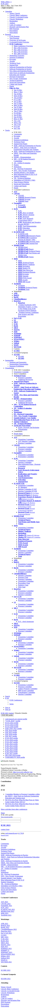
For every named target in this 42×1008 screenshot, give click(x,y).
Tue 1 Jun (17, 121)
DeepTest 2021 (6, 931)
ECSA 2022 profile (11, 723)
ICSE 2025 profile (11, 750)
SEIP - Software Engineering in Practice (27, 146)
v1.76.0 (20, 833)
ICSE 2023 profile (11, 746)
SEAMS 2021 (6, 979)
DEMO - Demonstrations (22, 157)
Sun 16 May (18, 90)
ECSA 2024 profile (11, 725)
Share (3, 813)
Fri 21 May (17, 100)
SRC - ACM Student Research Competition (16, 867)
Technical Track (14, 63)
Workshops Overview (16, 55)
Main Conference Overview (23, 46)
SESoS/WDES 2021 (8, 954)
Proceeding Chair (24, 583)
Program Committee (25, 378)
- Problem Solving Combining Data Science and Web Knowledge (28, 314)
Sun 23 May (18, 103)
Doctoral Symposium (16, 77)
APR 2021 (4, 923)
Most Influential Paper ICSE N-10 (25, 174)
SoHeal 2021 (5, 958)
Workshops (17, 167)
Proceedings (13, 31)
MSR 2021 (4, 913)
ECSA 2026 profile (11, 727)
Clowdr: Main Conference (18, 15)
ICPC (20, 211)
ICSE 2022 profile (11, 744)
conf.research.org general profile (16, 719)
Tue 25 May (18, 107)
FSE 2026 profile (11, 734)
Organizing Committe (21, 372)
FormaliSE (21, 205)
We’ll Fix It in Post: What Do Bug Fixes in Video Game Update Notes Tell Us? (22, 801)
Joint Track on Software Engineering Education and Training (21, 74)
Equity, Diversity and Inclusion (28, 427)
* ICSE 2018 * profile (12, 721)
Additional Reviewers (25, 379)
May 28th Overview (21, 54)
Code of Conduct (15, 25)
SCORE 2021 (5, 970)
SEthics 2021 (5, 956)
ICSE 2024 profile (11, 748)
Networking (13, 32)
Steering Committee (25, 451)
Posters (16, 165)
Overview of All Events (17, 40)
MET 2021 (4, 937)
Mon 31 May (18, 119)
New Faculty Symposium (18, 78)
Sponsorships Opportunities (18, 364)
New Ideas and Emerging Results (20, 71)
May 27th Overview (21, 52)
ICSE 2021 (5, 713)
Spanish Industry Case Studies (24, 172)
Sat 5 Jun (17, 128)
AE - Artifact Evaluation (22, 163)
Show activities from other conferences (14, 809)
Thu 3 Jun (17, 124)
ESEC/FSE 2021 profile (13, 728)
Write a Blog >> (6, 2)
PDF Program (14, 29)
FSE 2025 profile (11, 732)
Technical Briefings (16, 80)
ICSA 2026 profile (11, 740)
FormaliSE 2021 (6, 905)
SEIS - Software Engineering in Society (27, 151)
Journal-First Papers (20, 144)
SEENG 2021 (5, 945)
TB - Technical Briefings (22, 178)
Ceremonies (18, 134)
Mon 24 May (18, 105)
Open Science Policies (21, 182)
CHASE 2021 (6, 904)
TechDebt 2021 (6, 915)
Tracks (7, 130)
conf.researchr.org (11, 833)
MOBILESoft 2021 (7, 911)
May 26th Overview (21, 50)
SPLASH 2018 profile (12, 755)
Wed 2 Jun (17, 123)
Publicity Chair (23, 585)
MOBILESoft (23, 247)
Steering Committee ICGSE (27, 491)
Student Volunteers (20, 176)
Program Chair (23, 577)
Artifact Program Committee (27, 689)
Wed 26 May (18, 109)
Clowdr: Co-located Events (18, 17)
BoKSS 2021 (5, 925)
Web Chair (21, 587)
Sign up (7, 709)
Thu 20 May (18, 98)
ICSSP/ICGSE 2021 (8, 909)
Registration (13, 21)
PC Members (22, 487)
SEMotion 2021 (6, 948)
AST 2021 (4, 902)
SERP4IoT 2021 (6, 952)
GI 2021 (4, 935)
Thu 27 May (18, 111)
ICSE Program (14, 36)
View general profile (7, 817)
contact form (5, 829)
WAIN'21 (4, 960)
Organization (9, 368)
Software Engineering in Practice (20, 67)
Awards (12, 61)
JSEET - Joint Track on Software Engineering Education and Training (26, 148)
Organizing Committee (26, 439)
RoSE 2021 (5, 941)
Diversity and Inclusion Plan (19, 27)
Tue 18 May (18, 94)
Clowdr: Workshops (16, 19)
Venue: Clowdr (14, 13)
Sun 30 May (18, 117)
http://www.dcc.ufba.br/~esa (22, 772)
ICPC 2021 (5, 907)
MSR (20, 261)
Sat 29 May (18, 115)
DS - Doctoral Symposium (23, 169)
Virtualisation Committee (26, 692)
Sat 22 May (18, 101)
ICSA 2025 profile (11, 738)
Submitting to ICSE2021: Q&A (24, 180)
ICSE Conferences (15, 700)
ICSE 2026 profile (11, 751)
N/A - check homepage (26, 621)
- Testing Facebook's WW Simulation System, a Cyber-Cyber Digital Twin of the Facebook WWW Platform (28, 307)
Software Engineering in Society (20, 69)
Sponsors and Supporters (17, 362)
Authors (12, 23)
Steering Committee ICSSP (27, 489)
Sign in (7, 707)
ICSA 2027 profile (11, 742)
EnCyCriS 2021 (6, 933)
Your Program (14, 38)
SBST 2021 (5, 943)
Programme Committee (26, 457)
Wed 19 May (18, 96)
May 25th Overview (21, 48)
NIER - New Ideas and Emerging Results (15, 863)
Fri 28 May (17, 113)
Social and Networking (17, 82)
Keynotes (12, 59)
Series (11, 704)
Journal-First (13, 65)
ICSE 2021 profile (7, 715)
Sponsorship (9, 360)
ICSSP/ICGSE (23, 234)
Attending (8, 11)
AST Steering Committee (26, 441)
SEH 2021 (4, 947)
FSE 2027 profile (11, 736)
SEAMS (21, 356)
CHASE (21, 195)
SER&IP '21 (5, 950)
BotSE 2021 (5, 927)
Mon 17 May (18, 92)
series (11, 713)
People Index (18, 434)
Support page (5, 835)
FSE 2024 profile (11, 730)
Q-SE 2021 (5, 939)
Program (8, 34)
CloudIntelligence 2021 (9, 929)
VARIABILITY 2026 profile (15, 757)
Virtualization (22, 429)
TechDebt (21, 286)
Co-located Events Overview (19, 42)
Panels (11, 86)
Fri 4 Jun (17, 126)
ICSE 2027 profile (11, 753)
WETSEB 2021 (6, 962)
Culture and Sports (15, 84)
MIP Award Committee (26, 690)
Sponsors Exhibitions (16, 57)
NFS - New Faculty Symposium (25, 170)
